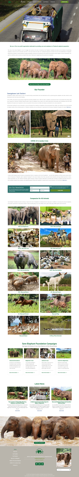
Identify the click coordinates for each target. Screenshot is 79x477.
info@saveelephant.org (39, 458)
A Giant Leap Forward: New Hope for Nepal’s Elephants (39, 402)
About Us (29, 1)
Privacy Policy (50, 474)
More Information (13, 372)
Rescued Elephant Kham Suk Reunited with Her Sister (61, 402)
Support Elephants (40, 69)
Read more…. (69, 107)
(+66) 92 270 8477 (39, 460)
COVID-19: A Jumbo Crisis (15, 462)
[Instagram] (39, 464)
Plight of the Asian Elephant (15, 460)
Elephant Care (29, 360)
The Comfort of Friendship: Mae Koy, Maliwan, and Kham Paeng (17, 402)
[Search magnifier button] (70, 470)
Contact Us (53, 1)
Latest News (23, 1)
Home (17, 1)
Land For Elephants (63, 360)
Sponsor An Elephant (37, 1)
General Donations (14, 360)
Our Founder (15, 453)
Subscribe (60, 190)
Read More (17, 410)
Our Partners (45, 1)
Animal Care (45, 360)
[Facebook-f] (36, 464)
